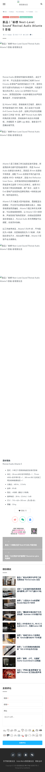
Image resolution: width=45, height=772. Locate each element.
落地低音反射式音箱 (26, 17)
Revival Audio (14, 17)
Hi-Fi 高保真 (8, 34)
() (24, 510)
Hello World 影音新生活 (25, 761)
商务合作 (38, 761)
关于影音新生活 (9, 761)
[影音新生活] (22, 4)
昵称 (6, 698)
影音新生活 (20, 765)
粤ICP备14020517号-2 (32, 765)
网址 (5, 711)
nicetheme (26, 768)
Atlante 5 (6, 17)
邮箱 (6, 704)
